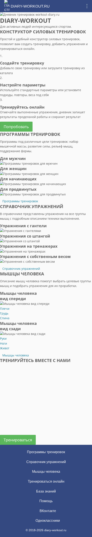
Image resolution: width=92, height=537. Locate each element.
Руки (3, 338)
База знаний (46, 491)
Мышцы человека (15, 355)
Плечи (4, 309)
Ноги (3, 343)
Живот (4, 348)
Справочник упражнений (21, 269)
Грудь (4, 313)
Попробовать (16, 126)
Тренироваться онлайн (46, 481)
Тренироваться (18, 439)
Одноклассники (47, 520)
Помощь (46, 501)
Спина (4, 318)
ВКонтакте (47, 511)
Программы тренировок (20, 201)
